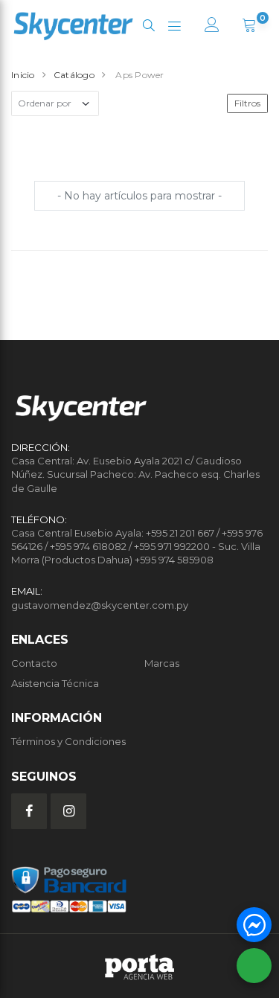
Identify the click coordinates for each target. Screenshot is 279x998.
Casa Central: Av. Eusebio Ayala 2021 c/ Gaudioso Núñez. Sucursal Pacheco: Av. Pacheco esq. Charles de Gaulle (135, 474)
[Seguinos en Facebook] (29, 811)
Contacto (34, 663)
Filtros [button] (247, 103)
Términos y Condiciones (68, 741)
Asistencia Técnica (55, 683)
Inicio (23, 74)
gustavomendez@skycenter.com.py (99, 605)
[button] (148, 25)
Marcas (161, 663)
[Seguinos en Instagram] (68, 811)
